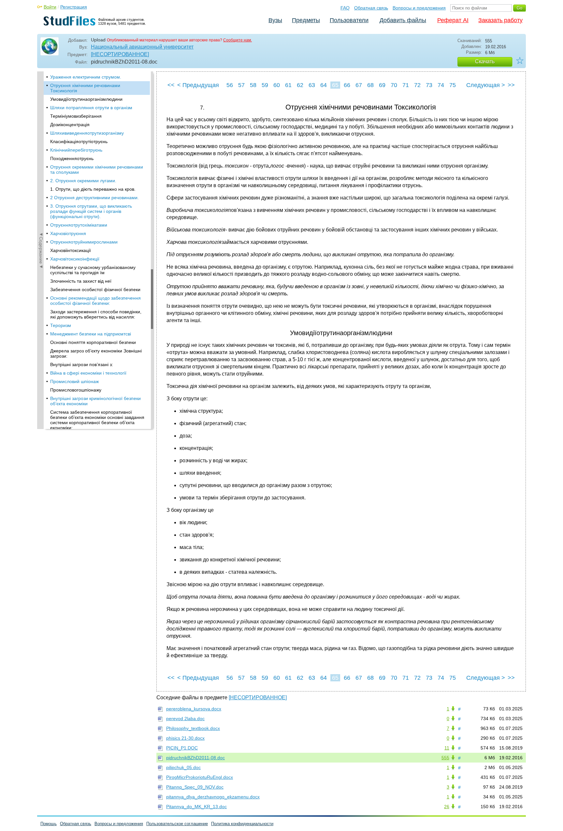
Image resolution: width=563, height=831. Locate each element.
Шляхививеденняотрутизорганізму (87, 133)
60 (276, 85)
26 (446, 806)
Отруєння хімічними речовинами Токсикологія (85, 88)
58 (253, 85)
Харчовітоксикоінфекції (74, 258)
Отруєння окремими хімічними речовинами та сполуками (96, 169)
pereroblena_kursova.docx (193, 708)
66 (347, 85)
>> (511, 85)
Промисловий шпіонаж (74, 381)
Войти (50, 6)
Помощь (48, 823)
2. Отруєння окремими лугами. (83, 180)
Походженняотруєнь (72, 158)
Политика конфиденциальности (242, 823)
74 (441, 85)
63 (312, 85)
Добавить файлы (403, 20)
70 (394, 85)
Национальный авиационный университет (142, 47)
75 (452, 85)
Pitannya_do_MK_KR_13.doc (196, 806)
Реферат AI (453, 20)
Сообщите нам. (237, 40)
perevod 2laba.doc (185, 718)
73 (429, 85)
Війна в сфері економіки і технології (88, 373)
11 (446, 747)
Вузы (275, 20)
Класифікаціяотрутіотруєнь (79, 141)
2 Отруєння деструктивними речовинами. (94, 197)
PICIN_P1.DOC (182, 747)
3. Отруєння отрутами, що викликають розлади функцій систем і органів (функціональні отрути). (91, 211)
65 (335, 85)
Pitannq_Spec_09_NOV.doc (195, 787)
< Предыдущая (198, 85)
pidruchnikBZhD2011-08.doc (195, 757)
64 (323, 85)
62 (300, 85)
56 (229, 85)
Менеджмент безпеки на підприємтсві (90, 333)
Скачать (485, 61)
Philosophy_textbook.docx (193, 728)
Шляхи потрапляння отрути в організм (91, 107)
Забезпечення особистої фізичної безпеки (95, 289)
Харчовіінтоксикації (70, 250)
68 (370, 85)
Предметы (306, 20)
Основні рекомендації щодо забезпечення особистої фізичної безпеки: (95, 300)
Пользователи (349, 20)
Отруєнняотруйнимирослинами (84, 242)
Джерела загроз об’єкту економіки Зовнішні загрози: (96, 353)
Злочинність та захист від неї (80, 281)
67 (358, 85)
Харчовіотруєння (68, 233)
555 (445, 757)
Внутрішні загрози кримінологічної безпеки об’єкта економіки (95, 401)
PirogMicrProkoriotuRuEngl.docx (199, 777)
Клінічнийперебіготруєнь (76, 150)
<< (171, 85)
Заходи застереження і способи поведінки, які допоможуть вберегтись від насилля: (95, 314)
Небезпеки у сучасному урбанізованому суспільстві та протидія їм (93, 270)
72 (417, 85)
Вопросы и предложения (419, 7)
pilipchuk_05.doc (183, 767)
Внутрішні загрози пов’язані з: (81, 364)
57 (241, 85)
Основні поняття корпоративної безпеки (93, 342)
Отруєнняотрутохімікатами (78, 225)
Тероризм (60, 325)
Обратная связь (371, 7)
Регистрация (73, 6)
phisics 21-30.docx (185, 738)
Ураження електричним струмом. (85, 77)
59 (265, 85)
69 (382, 85)
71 (405, 85)
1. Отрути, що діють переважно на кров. (93, 189)
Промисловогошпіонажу (75, 390)
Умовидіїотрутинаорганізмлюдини (86, 99)
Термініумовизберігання (76, 116)
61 (288, 85)
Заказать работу (500, 20)
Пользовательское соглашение (177, 823)
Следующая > (485, 85)
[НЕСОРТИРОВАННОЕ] (120, 54)
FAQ (345, 7)
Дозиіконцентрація (70, 124)
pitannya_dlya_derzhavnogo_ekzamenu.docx (213, 796)
